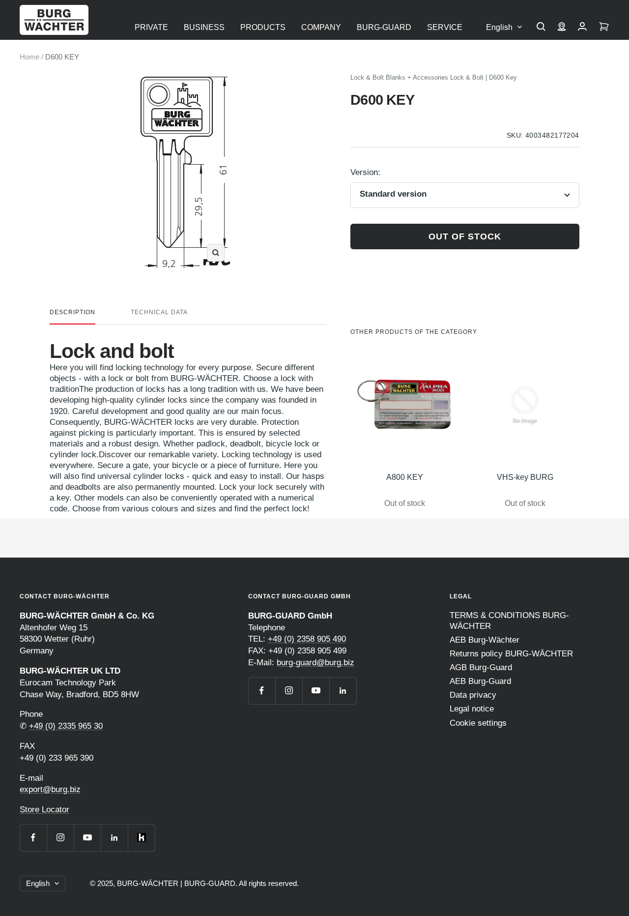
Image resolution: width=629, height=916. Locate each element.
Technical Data (159, 312)
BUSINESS (204, 27)
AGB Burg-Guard (481, 667)
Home (29, 57)
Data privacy (473, 695)
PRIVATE (151, 27)
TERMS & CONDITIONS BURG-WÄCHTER (509, 621)
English (499, 27)
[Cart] (604, 27)
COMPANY (321, 27)
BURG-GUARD (384, 27)
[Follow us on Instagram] (60, 837)
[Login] (582, 27)
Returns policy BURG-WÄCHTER (511, 653)
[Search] (541, 27)
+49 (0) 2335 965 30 (66, 726)
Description (72, 312)
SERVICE (444, 27)
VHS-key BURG (525, 477)
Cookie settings (478, 723)
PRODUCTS (263, 27)
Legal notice (472, 708)
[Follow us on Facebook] (33, 837)
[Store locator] (561, 27)
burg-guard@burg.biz (315, 662)
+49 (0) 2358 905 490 (307, 639)
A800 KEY (404, 477)
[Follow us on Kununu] (141, 837)
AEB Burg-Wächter (484, 640)
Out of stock (465, 236)
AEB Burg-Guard (480, 681)
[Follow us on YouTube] (87, 837)
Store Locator (44, 809)
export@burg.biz (50, 789)
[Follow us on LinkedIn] (114, 837)
